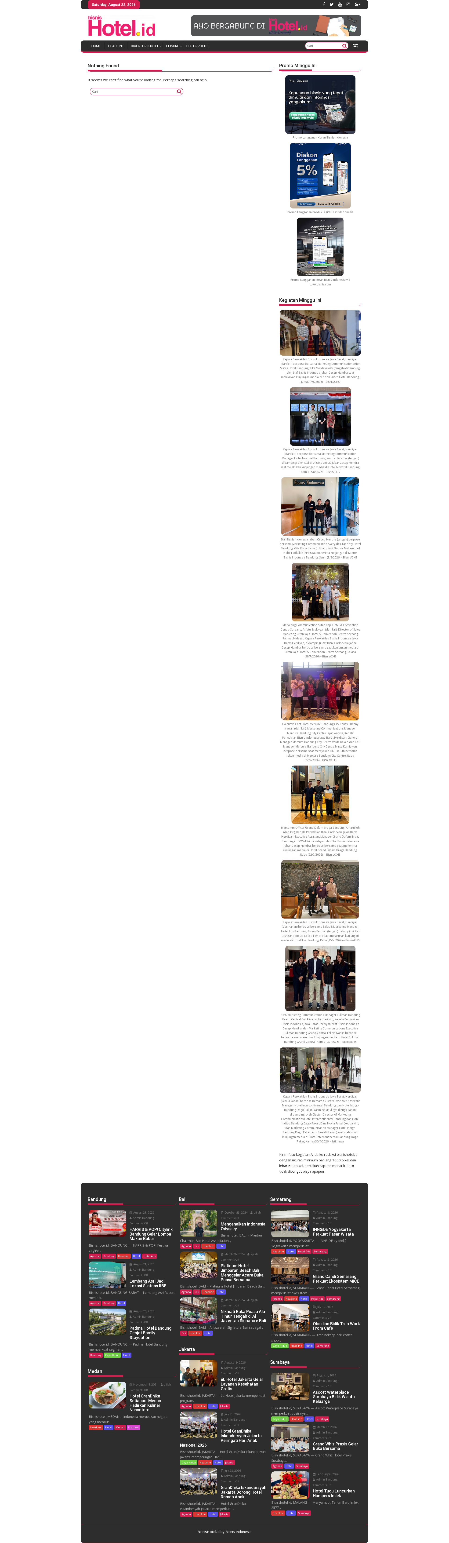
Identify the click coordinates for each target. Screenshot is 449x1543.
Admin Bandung (143, 1218)
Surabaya (322, 1419)
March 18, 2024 (234, 1300)
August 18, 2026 (327, 1213)
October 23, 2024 (236, 1213)
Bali (197, 1246)
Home (96, 46)
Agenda (95, 1256)
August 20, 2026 (143, 1311)
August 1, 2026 (326, 1375)
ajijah (167, 1384)
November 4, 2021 (145, 1384)
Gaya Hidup (112, 1355)
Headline (116, 46)
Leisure (172, 46)
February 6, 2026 (327, 1474)
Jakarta (224, 1406)
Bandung (108, 1256)
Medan (120, 1427)
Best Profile (197, 46)
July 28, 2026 (232, 1471)
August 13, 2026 (327, 1260)
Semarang (320, 1251)
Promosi (133, 1427)
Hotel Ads (150, 1256)
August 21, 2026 (143, 1213)
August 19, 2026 (235, 1362)
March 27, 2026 (326, 1427)
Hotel (136, 1256)
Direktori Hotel (145, 46)
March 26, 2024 (234, 1254)
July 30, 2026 (324, 1307)
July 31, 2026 (232, 1414)
